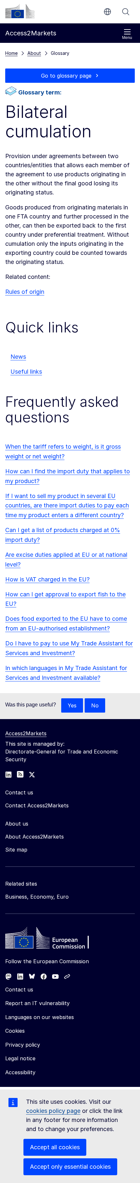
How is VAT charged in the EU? (47, 579)
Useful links (26, 371)
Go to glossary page (66, 75)
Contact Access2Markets (37, 805)
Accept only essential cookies (70, 1166)
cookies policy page (53, 1110)
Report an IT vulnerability (37, 1003)
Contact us (19, 989)
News (18, 356)
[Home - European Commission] (52, 939)
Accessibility (20, 1072)
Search (126, 11)
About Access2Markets (34, 836)
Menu (127, 37)
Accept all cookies (55, 1147)
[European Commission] (20, 11)
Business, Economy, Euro (37, 896)
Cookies (15, 1030)
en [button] (107, 11)
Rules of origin (24, 291)
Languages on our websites (39, 1017)
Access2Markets (26, 733)
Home (11, 53)
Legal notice (20, 1058)
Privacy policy (22, 1044)
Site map (16, 849)
